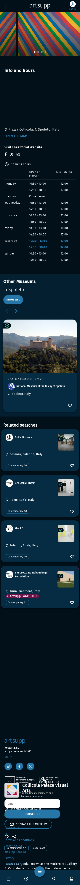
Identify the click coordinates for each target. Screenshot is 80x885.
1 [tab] (34, 52)
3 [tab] (42, 52)
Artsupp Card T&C (16, 852)
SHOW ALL (13, 299)
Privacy (9, 858)
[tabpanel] (40, 34)
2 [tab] (38, 52)
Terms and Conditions (19, 840)
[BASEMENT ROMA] (66, 487)
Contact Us (11, 828)
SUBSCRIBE (32, 814)
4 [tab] (45, 52)
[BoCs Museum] (66, 442)
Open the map (15, 136)
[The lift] (66, 533)
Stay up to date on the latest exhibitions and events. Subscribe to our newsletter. (28, 795)
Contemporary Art (17, 465)
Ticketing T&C (13, 846)
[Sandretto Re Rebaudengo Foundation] (65, 579)
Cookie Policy (13, 864)
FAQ (6, 834)
